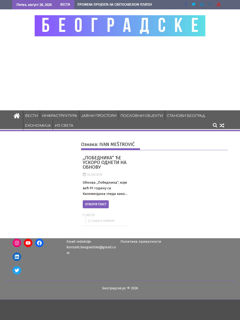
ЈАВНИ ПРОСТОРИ (98, 116)
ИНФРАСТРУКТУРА (59, 116)
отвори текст (95, 204)
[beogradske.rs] (17, 115)
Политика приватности (140, 241)
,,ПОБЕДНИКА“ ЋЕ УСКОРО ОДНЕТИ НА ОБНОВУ (104, 162)
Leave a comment (103, 220)
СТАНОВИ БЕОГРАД (186, 116)
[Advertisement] (120, 73)
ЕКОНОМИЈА (38, 126)
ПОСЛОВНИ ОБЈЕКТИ (141, 116)
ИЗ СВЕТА (64, 126)
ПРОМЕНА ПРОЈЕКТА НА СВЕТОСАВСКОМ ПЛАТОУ (114, 5)
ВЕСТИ (31, 116)
